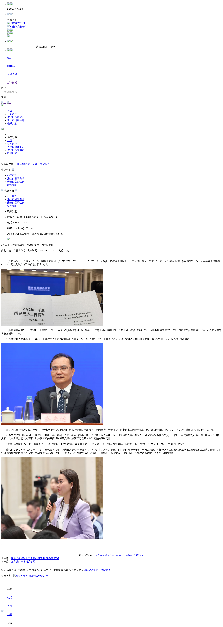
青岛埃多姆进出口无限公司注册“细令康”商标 (35, 558)
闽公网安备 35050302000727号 (32, 575)
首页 (9, 111)
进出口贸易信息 (15, 120)
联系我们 (12, 123)
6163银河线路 (23, 164)
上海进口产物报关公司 (23, 561)
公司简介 (12, 114)
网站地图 (105, 570)
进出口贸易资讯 (15, 117)
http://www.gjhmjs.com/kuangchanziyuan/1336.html (119, 555)
